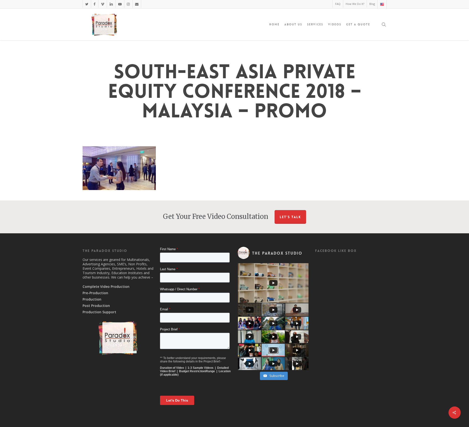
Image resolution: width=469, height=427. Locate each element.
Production (92, 299)
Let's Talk (290, 217)
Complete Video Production (106, 286)
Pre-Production (95, 293)
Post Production (96, 305)
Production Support (99, 312)
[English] (381, 4)
